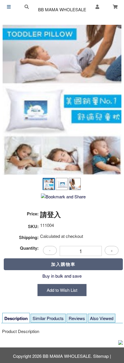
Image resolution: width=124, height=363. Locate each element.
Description (16, 318)
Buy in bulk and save (62, 276)
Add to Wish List (62, 290)
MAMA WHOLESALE (62, 9)
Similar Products (48, 318)
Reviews (77, 318)
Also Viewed (101, 318)
